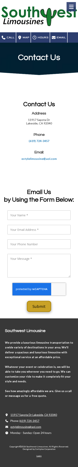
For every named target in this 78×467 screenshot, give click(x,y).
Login (39, 456)
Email (61, 37)
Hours (42, 37)
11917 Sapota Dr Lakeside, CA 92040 (33, 414)
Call (10, 37)
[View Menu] (71, 6)
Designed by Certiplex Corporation (39, 449)
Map (25, 37)
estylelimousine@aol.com (25, 426)
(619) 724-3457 (29, 420)
